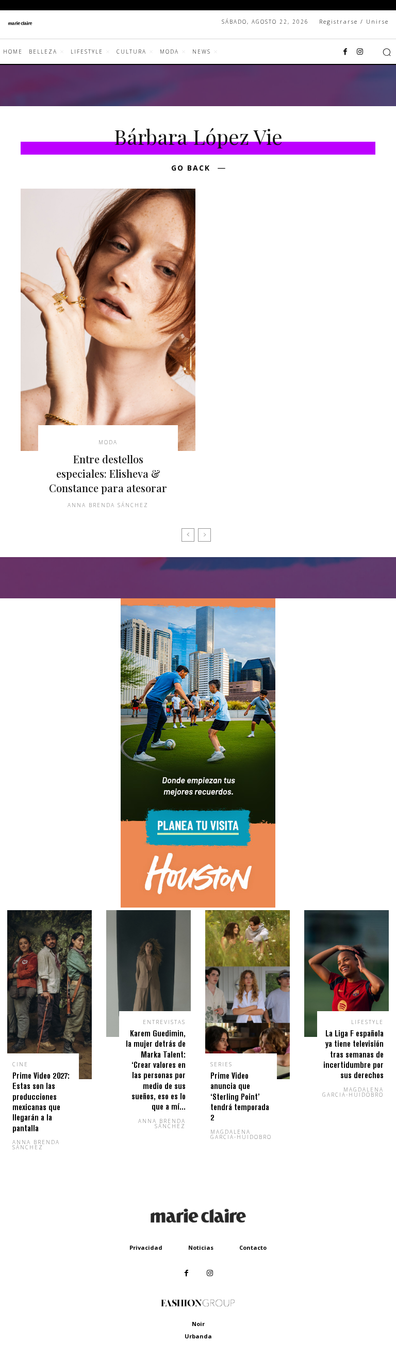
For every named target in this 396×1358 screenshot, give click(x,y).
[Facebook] (345, 52)
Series (221, 1064)
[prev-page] (188, 535)
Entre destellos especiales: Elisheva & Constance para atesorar (108, 473)
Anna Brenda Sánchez (108, 505)
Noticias (200, 1247)
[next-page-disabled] (204, 535)
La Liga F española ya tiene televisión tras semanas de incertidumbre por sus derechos (353, 1054)
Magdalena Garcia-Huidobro (241, 1134)
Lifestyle (367, 1022)
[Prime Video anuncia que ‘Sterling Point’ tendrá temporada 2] (247, 994)
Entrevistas (164, 1022)
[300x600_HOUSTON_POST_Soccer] (198, 904)
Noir (198, 1324)
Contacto (253, 1247)
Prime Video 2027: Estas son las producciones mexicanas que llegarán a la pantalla (41, 1101)
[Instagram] (360, 52)
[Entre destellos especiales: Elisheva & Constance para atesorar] (108, 320)
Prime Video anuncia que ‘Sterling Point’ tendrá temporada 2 (239, 1096)
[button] (386, 52)
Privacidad (145, 1247)
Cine (20, 1064)
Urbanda (198, 1336)
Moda (108, 442)
